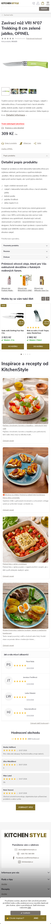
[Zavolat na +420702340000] (33, 3)
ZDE (29, 908)
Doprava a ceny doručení (14, 128)
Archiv (4, 884)
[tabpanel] (13, 327)
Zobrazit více (25, 807)
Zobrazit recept (8, 441)
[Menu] (48, 3)
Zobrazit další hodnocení (39, 723)
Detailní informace (15, 115)
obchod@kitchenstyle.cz (27, 850)
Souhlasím (26, 913)
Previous (43, 299)
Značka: (7, 149)
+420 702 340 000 (27, 854)
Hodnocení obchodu (25, 733)
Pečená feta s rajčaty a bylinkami (15, 564)
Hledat (44, 9)
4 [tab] (27, 354)
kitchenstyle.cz (27, 862)
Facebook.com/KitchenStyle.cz (27, 858)
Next (47, 299)
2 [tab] (23, 354)
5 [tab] (29, 354)
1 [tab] (21, 354)
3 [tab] (25, 354)
